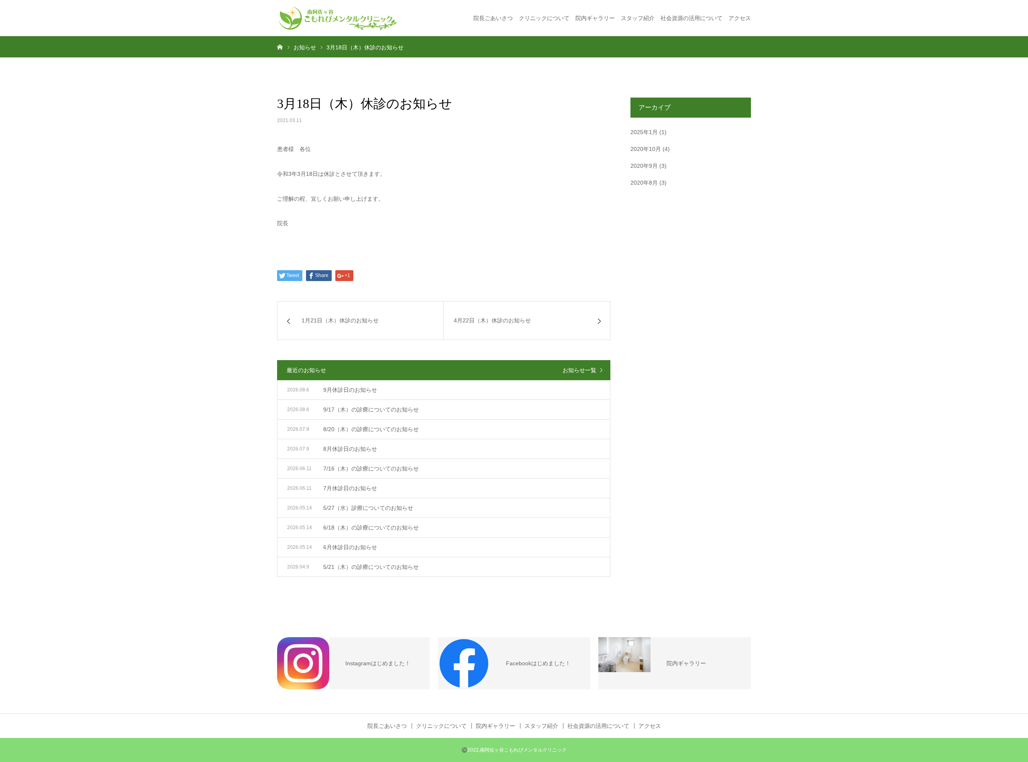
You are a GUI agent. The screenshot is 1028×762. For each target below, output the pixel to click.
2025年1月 (644, 132)
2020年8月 (644, 182)
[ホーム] (280, 46)
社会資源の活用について (691, 18)
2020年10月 (645, 149)
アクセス (739, 18)
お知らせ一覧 (579, 370)
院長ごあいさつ (493, 18)
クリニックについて (544, 18)
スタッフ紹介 (638, 18)
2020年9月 (644, 166)
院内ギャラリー (595, 18)
